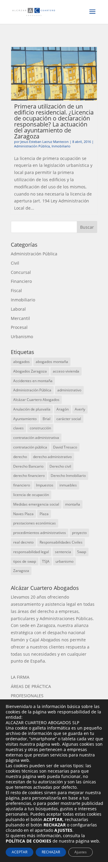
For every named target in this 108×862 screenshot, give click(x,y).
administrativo (69, 390)
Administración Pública (32, 146)
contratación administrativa (36, 437)
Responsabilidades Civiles (61, 542)
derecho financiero (29, 475)
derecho (20, 456)
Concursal (21, 272)
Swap (81, 551)
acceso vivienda (66, 371)
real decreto (23, 542)
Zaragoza (21, 570)
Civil (15, 263)
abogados (21, 361)
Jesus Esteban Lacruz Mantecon (44, 141)
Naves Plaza (23, 513)
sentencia (63, 551)
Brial (46, 418)
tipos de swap (24, 561)
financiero (21, 485)
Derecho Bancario (28, 466)
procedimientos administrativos (39, 532)
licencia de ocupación (31, 494)
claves (18, 428)
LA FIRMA (20, 677)
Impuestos (44, 485)
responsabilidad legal (31, 551)
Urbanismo (22, 336)
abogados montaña (52, 361)
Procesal (19, 327)
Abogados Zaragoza (30, 371)
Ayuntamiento (25, 418)
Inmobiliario (61, 146)
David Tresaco (65, 447)
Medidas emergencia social (36, 504)
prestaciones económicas (34, 523)
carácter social (68, 418)
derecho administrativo (52, 456)
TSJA (46, 561)
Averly (80, 409)
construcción (40, 428)
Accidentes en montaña (32, 380)
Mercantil (20, 318)
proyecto (79, 532)
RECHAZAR (51, 852)
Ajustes (80, 852)
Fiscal (16, 290)
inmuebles (68, 485)
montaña (72, 504)
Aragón (62, 409)
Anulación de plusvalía (31, 409)
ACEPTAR (19, 852)
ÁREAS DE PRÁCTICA (31, 686)
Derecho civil (60, 466)
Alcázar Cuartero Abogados (36, 399)
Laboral (18, 309)
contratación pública (30, 447)
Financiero (21, 281)
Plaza (44, 513)
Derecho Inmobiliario (68, 475)
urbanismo (65, 561)
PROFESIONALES (27, 695)
